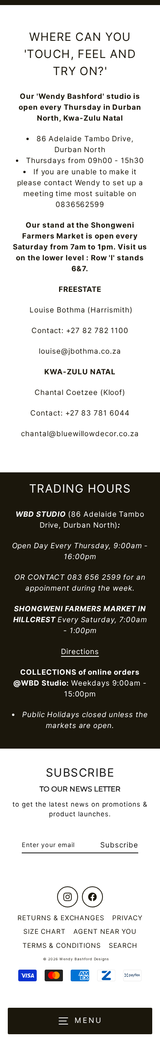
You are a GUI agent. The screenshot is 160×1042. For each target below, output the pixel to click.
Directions (80, 651)
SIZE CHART (44, 931)
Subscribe (119, 844)
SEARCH (123, 945)
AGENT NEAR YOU (105, 931)
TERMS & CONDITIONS (62, 945)
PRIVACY (127, 918)
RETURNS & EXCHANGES (60, 918)
